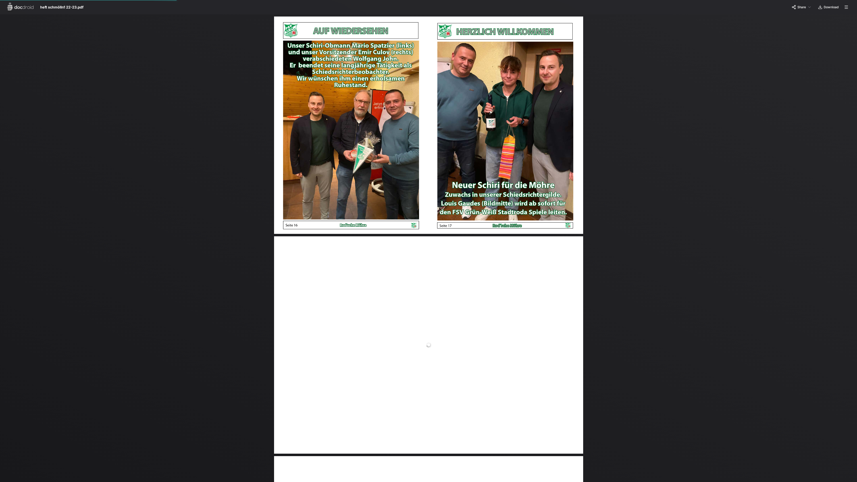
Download (831, 7)
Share (801, 7)
